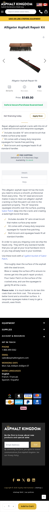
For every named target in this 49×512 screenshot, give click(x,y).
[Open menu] (3, 11)
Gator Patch (7, 210)
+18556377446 (23, 497)
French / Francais (10, 376)
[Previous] (4, 61)
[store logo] (16, 3)
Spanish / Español (10, 379)
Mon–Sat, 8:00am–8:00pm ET (15, 365)
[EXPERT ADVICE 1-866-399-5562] (40, 11)
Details (24, 173)
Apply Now (38, 116)
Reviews (24, 177)
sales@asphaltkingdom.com (15, 357)
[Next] (45, 61)
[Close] (43, 37)
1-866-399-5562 (9, 349)
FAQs (24, 182)
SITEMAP (38, 488)
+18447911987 (35, 497)
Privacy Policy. (13, 455)
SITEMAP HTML (18, 492)
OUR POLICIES (29, 492)
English (5, 373)
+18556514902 (11, 497)
